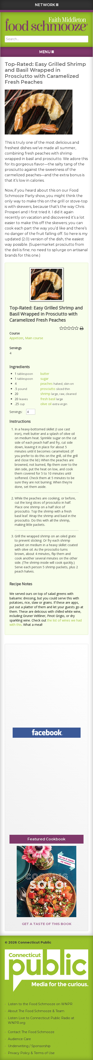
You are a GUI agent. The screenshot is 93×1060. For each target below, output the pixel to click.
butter (44, 373)
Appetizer (16, 338)
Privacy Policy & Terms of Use (31, 1053)
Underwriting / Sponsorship (29, 1046)
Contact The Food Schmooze (31, 1032)
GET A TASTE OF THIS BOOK (46, 924)
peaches (46, 383)
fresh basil (47, 399)
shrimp (45, 394)
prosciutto (47, 389)
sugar (44, 378)
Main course (34, 338)
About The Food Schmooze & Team (36, 1011)
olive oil (45, 404)
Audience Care (19, 1039)
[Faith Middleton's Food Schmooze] (46, 24)
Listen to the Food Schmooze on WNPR (40, 1004)
